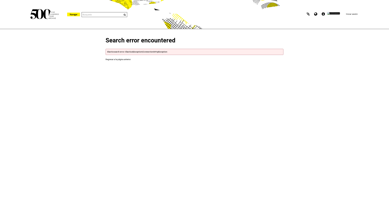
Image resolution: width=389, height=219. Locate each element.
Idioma (316, 14)
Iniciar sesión (352, 14)
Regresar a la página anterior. (118, 59)
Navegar (73, 14)
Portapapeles (308, 14)
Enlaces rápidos (323, 14)
